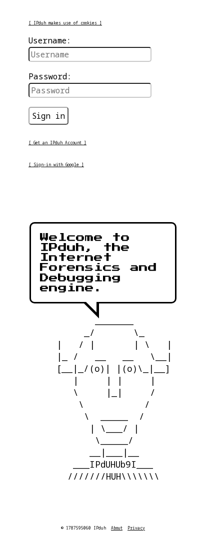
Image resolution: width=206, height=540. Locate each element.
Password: (50, 76)
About (116, 528)
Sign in (48, 115)
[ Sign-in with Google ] (56, 164)
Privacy (136, 528)
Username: (49, 40)
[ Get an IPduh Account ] (57, 142)
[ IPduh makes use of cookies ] (65, 22)
